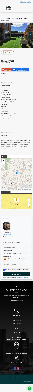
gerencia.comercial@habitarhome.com (16, 353)
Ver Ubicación (14, 203)
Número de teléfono (8, 256)
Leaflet (19, 189)
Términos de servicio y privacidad (21, 277)
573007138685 (7, 234)
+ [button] (3, 160)
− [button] (3, 163)
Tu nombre (5, 245)
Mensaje (5, 262)
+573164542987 (16, 320)
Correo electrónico (7, 250)
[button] (30, 35)
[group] (16, 35)
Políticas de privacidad (16, 300)
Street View (8, 52)
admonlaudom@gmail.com (10, 236)
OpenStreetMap (28, 189)
